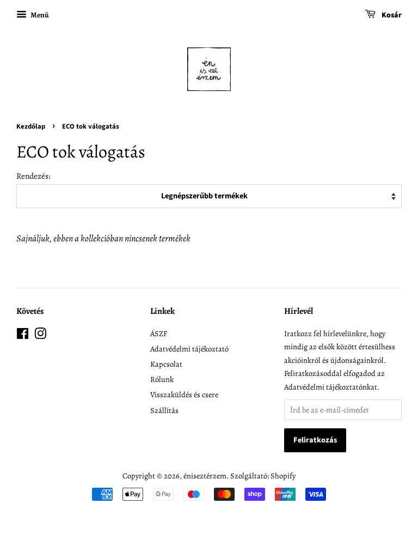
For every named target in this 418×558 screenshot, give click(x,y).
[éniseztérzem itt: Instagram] (40, 335)
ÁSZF (158, 333)
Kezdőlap (30, 126)
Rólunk (162, 379)
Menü (39, 15)
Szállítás (164, 410)
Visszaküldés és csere (184, 394)
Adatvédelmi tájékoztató (189, 348)
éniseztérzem (204, 475)
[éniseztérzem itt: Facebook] (22, 335)
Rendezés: (33, 175)
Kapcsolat (166, 364)
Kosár (391, 15)
